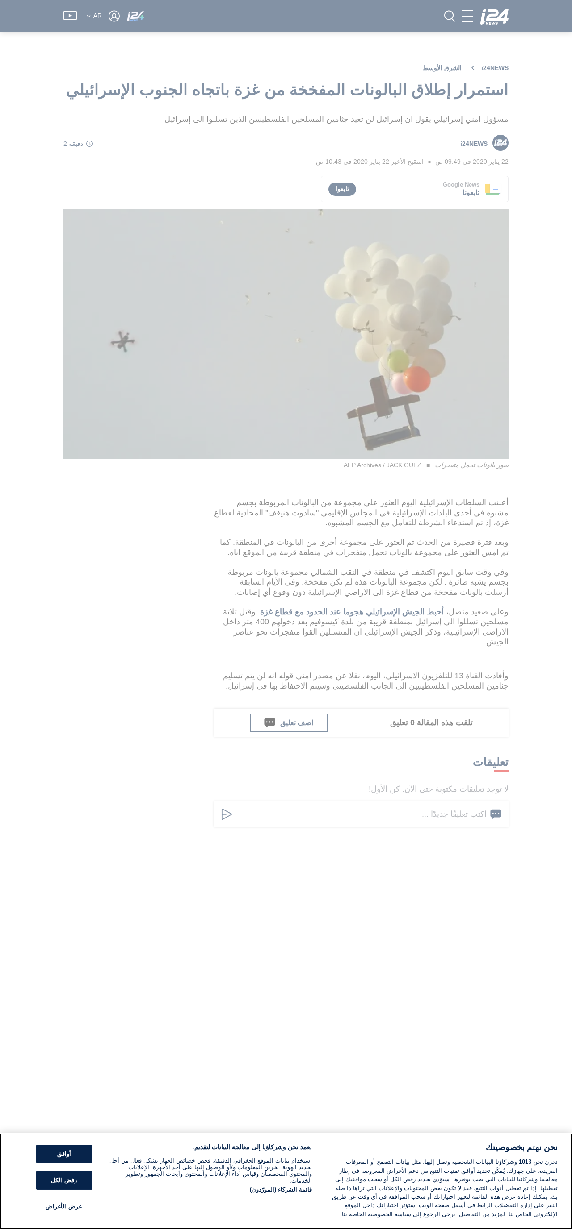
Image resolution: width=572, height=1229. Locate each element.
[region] (286, 1181)
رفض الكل (63, 1180)
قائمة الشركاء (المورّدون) (281, 1189)
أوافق (64, 1153)
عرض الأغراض (64, 1206)
